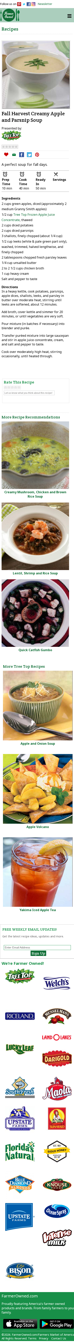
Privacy (43, 1338)
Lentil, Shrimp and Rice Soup (35, 573)
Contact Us (58, 1338)
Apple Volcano (37, 827)
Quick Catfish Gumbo (35, 650)
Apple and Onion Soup (38, 743)
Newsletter (45, 4)
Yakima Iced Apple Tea (38, 910)
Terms (32, 1338)
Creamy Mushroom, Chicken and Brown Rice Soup (35, 494)
